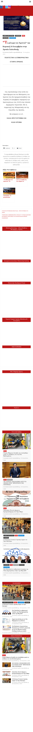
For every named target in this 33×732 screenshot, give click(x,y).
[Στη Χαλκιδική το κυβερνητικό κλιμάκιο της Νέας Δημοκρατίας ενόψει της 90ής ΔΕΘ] (16, 555)
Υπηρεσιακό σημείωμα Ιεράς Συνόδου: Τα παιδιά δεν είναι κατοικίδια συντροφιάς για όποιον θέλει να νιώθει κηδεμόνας (16, 216)
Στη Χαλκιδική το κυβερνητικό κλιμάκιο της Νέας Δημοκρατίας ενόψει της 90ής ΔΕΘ (15, 569)
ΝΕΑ (23, 35)
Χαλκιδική (5, 38)
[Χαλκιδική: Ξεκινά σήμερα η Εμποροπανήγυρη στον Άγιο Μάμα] (16, 498)
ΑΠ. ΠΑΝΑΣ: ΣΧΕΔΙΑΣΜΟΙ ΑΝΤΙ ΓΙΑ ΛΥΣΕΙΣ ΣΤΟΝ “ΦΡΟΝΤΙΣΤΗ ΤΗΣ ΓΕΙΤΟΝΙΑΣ (14, 483)
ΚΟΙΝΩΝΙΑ (18, 35)
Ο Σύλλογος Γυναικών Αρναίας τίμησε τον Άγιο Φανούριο (15, 540)
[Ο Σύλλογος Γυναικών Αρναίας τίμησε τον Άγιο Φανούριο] (16, 526)
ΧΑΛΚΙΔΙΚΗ (12, 38)
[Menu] (1, 1)
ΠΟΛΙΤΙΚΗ (10, 479)
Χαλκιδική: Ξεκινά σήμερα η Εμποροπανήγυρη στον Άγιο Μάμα (13, 510)
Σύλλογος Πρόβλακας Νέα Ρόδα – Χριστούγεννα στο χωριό (15, 211)
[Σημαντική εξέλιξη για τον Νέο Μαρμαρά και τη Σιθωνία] (6, 620)
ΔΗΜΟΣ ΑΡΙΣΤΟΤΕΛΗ (8, 35)
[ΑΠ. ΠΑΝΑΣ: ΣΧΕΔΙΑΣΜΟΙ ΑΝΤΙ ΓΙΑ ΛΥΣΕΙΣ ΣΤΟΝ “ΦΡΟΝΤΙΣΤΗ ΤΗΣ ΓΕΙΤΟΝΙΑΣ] (16, 470)
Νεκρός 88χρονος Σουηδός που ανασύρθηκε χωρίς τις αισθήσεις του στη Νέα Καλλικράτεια (15, 454)
